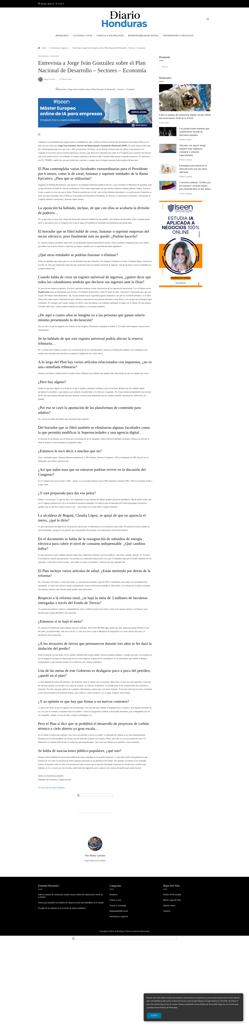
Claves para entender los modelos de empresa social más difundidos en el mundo (71, 903)
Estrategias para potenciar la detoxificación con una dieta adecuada (193, 168)
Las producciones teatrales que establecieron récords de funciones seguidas (194, 131)
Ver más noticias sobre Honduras (51, 787)
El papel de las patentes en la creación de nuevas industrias (62, 908)
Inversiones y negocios (48, 56)
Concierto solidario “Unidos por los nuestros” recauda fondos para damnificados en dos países (195, 185)
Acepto (154, 1015)
